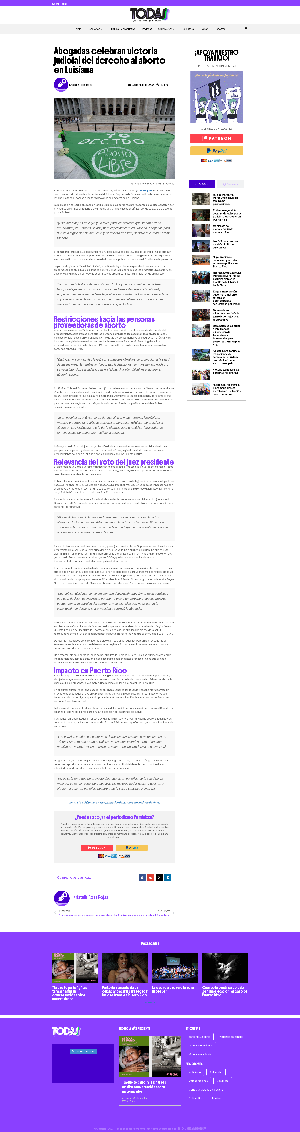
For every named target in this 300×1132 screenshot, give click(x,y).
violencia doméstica (200, 1045)
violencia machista (200, 1054)
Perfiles (216, 1098)
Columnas (223, 1080)
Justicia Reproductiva (122, 28)
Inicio (78, 28)
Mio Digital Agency (192, 1128)
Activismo (195, 1072)
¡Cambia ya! (165, 28)
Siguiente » (151, 1002)
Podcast (147, 28)
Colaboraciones (198, 1080)
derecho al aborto (199, 1036)
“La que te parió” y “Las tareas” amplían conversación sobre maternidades (69, 993)
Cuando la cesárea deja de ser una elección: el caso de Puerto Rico (225, 991)
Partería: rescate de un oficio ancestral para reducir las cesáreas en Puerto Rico (125, 991)
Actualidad (216, 1072)
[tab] (202, 184)
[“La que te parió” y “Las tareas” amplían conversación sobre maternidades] (150, 1056)
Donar (204, 28)
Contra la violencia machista (206, 1089)
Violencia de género (231, 1036)
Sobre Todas (59, 3)
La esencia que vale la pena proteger (173, 989)
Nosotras (220, 28)
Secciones (94, 28)
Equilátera (188, 28)
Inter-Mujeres (145, 190)
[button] (142, 877)
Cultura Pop (196, 1098)
